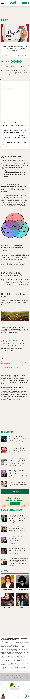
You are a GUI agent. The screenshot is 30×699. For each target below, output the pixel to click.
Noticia (4, 20)
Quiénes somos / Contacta (8, 675)
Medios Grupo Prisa (15, 689)
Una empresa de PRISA (15, 685)
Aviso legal (25, 675)
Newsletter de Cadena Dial (13, 341)
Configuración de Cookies (18, 679)
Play (27, 696)
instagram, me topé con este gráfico (14, 71)
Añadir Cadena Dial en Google (16, 66)
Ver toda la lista (15, 491)
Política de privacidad (16, 677)
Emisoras (18, 675)
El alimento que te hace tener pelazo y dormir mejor (13, 363)
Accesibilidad (7, 677)
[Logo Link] (13, 3)
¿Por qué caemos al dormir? (10, 367)
